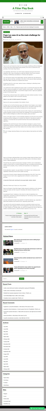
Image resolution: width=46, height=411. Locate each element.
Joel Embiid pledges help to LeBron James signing (27, 1)
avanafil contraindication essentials (11, 318)
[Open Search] (41, 17)
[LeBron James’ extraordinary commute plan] (12, 22)
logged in (12, 229)
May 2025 (6, 361)
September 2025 (7, 351)
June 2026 (6, 329)
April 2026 (6, 334)
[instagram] (21, 5)
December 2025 (7, 344)
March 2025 (6, 366)
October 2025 (6, 349)
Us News (5, 382)
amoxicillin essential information (10, 311)
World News (6, 32)
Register (5, 393)
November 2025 (7, 346)
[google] (24, 5)
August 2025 (6, 354)
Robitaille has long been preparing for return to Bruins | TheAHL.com (17, 293)
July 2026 (6, 326)
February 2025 (6, 369)
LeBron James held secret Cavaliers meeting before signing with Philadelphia (19, 288)
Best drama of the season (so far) (26, 306)
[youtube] (26, 5)
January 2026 (6, 341)
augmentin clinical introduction (10, 309)
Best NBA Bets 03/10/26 (24, 318)
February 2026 (6, 339)
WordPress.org (7, 403)
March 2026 (6, 336)
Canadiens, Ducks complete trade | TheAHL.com (13, 298)
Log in (5, 396)
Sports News (6, 377)
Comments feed (7, 401)
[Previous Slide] (41, 1)
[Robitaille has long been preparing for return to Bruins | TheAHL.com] (39, 22)
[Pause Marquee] (42, 22)
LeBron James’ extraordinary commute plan (25, 21)
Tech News (6, 380)
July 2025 (6, 356)
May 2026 (6, 331)
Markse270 (7, 39)
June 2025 (6, 359)
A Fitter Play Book (23, 8)
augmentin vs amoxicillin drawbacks (11, 306)
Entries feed (6, 398)
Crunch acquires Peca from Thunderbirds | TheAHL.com (29, 309)
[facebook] (20, 5)
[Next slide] (43, 1)
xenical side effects (8, 315)
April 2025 (6, 364)
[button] (23, 102)
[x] (23, 5)
